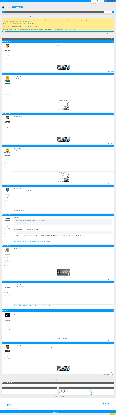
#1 (113, 41)
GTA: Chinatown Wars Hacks (65, 338)
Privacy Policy (102, 408)
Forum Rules (91, 394)
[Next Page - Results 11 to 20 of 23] (111, 33)
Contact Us (8, 403)
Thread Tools (108, 38)
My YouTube (69, 337)
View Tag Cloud (4, 384)
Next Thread (61, 379)
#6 (113, 214)
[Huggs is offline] (7, 189)
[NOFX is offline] (7, 45)
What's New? (8, 11)
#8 (113, 281)
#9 (113, 310)
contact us (36, 23)
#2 (113, 73)
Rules (60, 337)
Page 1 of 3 (105, 33)
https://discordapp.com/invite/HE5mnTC (30, 26)
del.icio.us (5, 390)
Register (113, 1)
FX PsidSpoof (7, 36)
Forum (3, 11)
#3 (113, 113)
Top (109, 408)
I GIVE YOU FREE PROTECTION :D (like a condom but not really (29, 241)
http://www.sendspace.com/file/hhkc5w (21, 50)
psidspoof (3, 384)
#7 (113, 245)
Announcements (64, 337)
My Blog (59, 338)
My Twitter (57, 337)
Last (112, 374)
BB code (90, 389)
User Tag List (4, 31)
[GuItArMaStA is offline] (7, 78)
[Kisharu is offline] (7, 315)
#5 (113, 185)
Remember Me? (94, 3)
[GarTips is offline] (7, 249)
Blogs (13, 11)
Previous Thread (55, 379)
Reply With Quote (111, 71)
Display (112, 38)
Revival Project (72, 29)
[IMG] (90, 391)
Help (109, 1)
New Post (8, 404)
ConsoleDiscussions (97, 408)
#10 (113, 342)
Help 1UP (67, 29)
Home (7, 402)
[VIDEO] (90, 392)
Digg (4, 389)
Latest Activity (9, 405)
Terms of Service (106, 408)
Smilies (90, 390)
